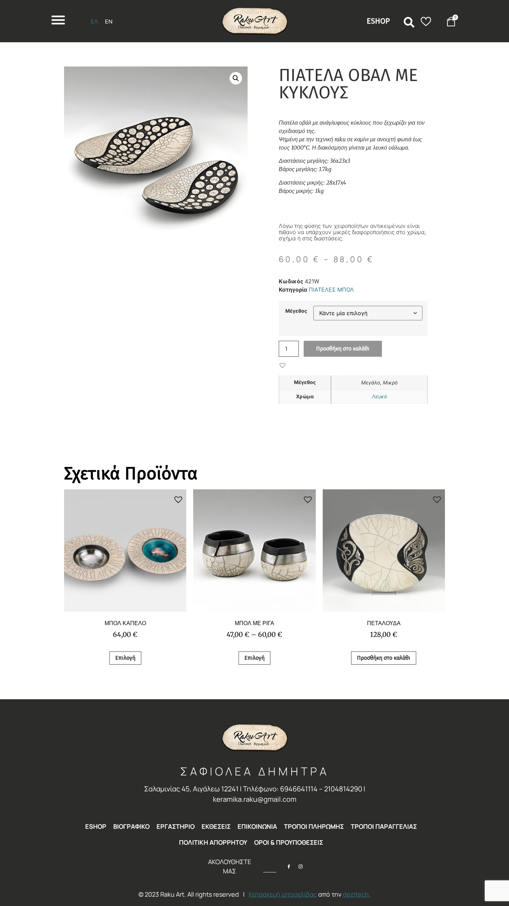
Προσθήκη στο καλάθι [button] (383, 658)
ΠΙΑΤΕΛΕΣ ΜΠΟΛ (331, 289)
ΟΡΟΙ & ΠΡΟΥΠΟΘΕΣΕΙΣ (288, 842)
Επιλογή (125, 658)
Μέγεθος (296, 311)
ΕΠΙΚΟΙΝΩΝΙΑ (257, 826)
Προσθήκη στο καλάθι (342, 348)
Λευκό (379, 396)
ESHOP (95, 826)
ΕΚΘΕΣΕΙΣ (216, 826)
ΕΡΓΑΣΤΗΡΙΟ (176, 826)
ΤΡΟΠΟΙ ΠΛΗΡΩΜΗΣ (314, 826)
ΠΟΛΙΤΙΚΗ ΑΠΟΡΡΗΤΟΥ (213, 842)
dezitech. (356, 894)
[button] (409, 22)
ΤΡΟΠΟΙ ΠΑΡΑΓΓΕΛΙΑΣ (384, 826)
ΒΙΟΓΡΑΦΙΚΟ (131, 826)
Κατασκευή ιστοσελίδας (283, 894)
